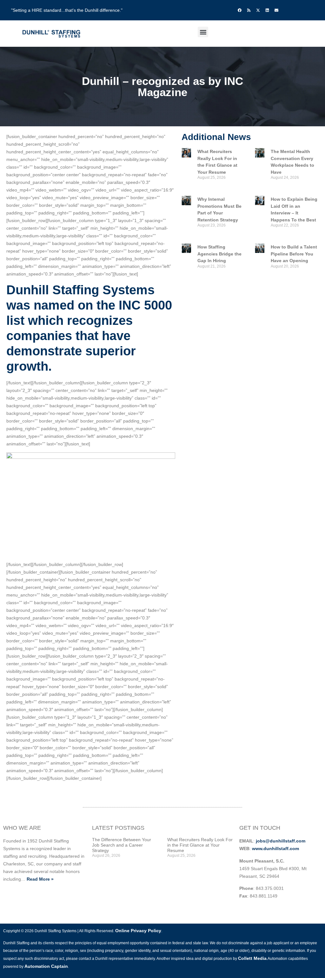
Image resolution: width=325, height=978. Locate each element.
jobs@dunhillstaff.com (280, 840)
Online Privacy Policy (138, 930)
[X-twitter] (258, 10)
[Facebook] (239, 10)
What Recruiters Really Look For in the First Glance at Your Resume (200, 845)
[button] (203, 32)
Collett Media (252, 958)
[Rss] (249, 10)
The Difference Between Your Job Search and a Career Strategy (121, 845)
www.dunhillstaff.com (275, 848)
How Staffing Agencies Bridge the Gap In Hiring (219, 253)
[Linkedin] (267, 10)
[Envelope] (276, 10)
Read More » (40, 879)
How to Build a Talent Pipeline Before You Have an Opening (294, 253)
